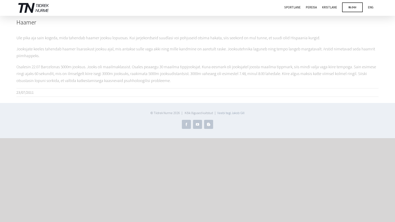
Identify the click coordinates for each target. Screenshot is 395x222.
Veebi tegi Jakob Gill (231, 113)
